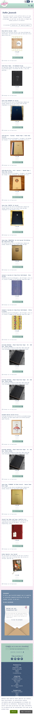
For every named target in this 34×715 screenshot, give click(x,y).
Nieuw (17, 687)
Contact (17, 671)
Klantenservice (17, 664)
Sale (17, 683)
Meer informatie (26, 711)
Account (17, 666)
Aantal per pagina (25, 25)
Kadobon (17, 695)
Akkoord (14, 711)
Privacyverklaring (17, 673)
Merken (17, 684)
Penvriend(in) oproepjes (17, 691)
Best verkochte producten (17, 685)
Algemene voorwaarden (17, 669)
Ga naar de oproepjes (17, 619)
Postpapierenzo (17, 690)
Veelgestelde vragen (17, 667)
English (17, 670)
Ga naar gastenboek (8, 602)
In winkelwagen (17, 57)
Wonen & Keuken (17, 680)
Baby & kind (17, 681)
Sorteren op (14, 25)
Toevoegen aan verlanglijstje (10, 60)
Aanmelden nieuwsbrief (16, 651)
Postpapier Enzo (17, 677)
